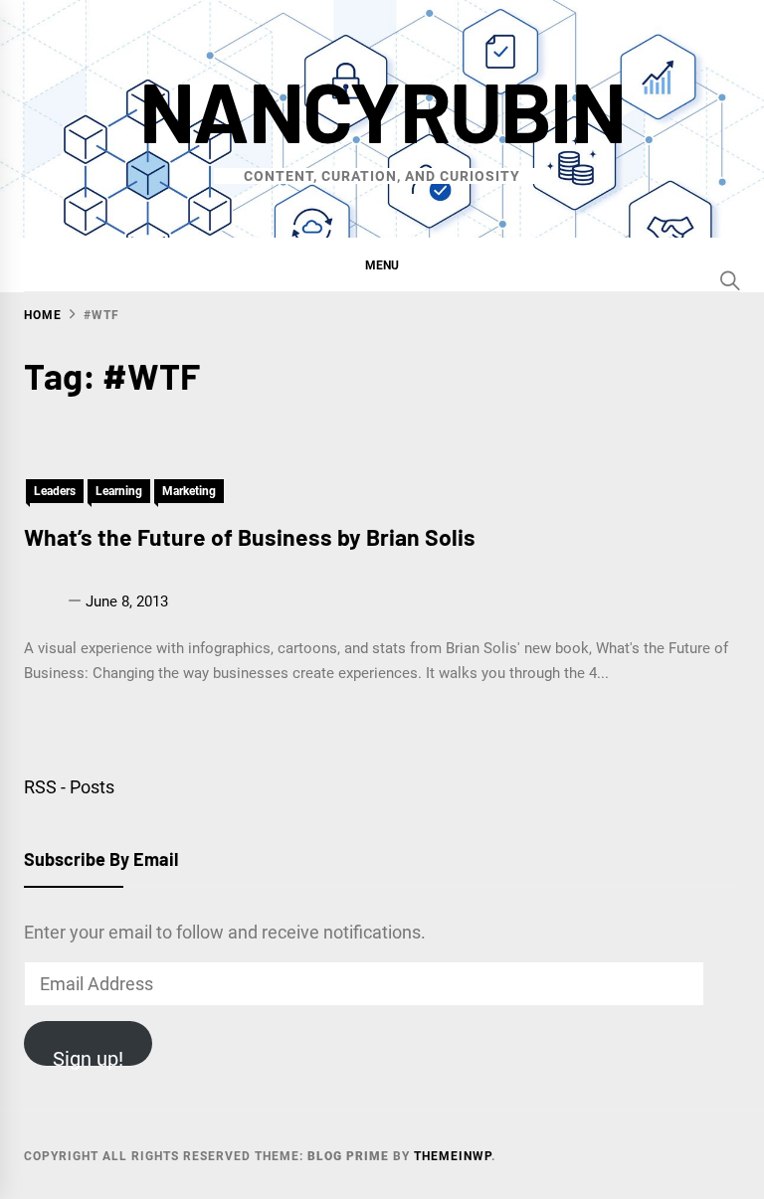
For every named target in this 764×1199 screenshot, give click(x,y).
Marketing (189, 491)
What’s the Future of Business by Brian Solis (250, 537)
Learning (119, 491)
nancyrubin (382, 110)
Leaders (55, 491)
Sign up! (88, 1056)
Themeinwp (452, 1156)
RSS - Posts (69, 786)
